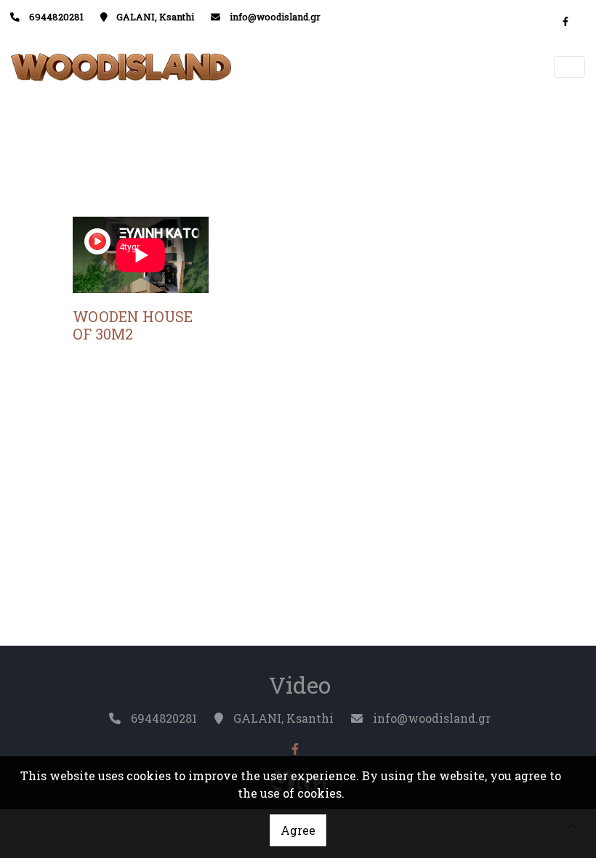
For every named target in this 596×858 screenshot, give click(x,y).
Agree (298, 830)
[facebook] (565, 21)
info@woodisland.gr (275, 17)
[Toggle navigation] (570, 67)
